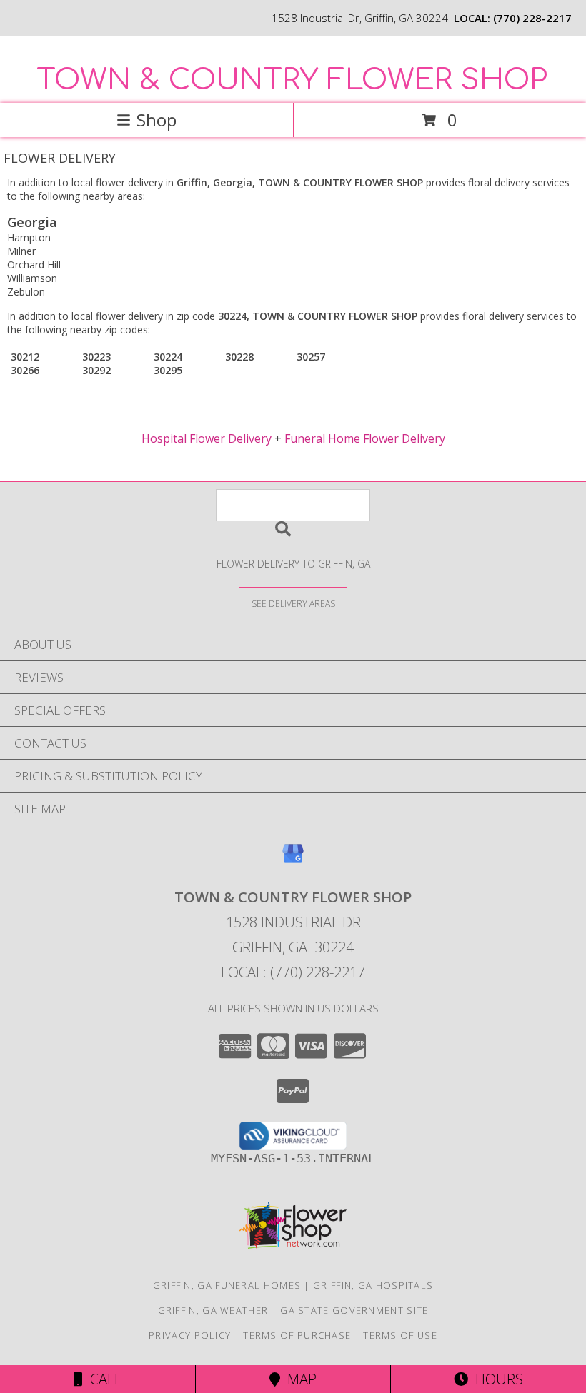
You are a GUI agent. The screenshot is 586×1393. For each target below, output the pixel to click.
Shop (156, 119)
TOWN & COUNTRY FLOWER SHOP (291, 80)
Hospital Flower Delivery (206, 438)
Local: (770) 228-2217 (293, 972)
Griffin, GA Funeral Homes (227, 1285)
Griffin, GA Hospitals (373, 1285)
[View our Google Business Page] (293, 860)
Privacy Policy (190, 1335)
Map (298, 1379)
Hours (495, 1379)
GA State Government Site (354, 1310)
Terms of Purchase (297, 1335)
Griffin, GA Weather (213, 1310)
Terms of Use (400, 1335)
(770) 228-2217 (532, 18)
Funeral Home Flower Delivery (364, 438)
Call (102, 1379)
